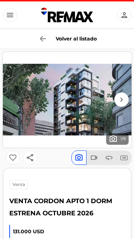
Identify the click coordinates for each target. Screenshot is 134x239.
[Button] (10, 15)
